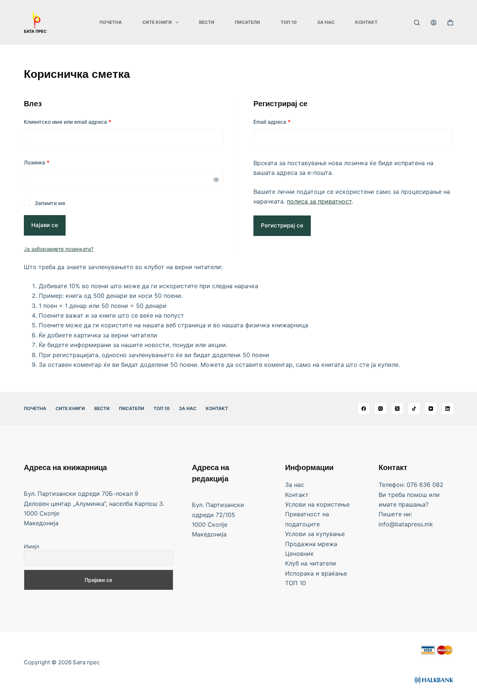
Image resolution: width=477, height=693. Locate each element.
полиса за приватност (319, 201)
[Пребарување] (417, 22)
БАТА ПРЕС (35, 31)
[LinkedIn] (447, 408)
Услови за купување (315, 534)
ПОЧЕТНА (110, 22)
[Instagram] (380, 408)
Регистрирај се (282, 225)
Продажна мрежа (311, 544)
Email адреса (290, 121)
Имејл (31, 546)
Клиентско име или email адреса (86, 121)
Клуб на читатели (310, 563)
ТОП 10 (289, 22)
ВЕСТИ (206, 22)
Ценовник (299, 553)
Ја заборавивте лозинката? (59, 249)
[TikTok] (414, 408)
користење (333, 504)
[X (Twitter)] (397, 408)
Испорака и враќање (316, 573)
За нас (326, 22)
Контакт (366, 22)
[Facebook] (363, 408)
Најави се (44, 225)
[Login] (433, 22)
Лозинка (55, 162)
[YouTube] (430, 408)
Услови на (300, 504)
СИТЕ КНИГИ (157, 22)
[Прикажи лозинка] (216, 179)
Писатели (247, 22)
